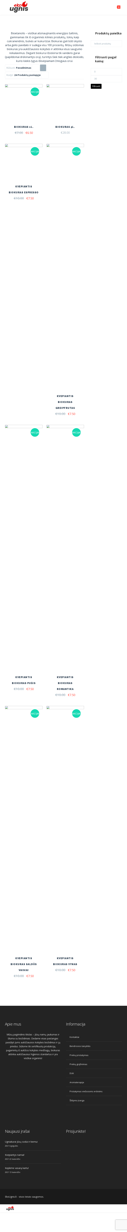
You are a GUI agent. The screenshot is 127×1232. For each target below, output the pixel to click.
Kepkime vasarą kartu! (17, 1168)
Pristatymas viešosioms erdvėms (86, 1091)
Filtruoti (96, 86)
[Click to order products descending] (43, 67)
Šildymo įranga (77, 1100)
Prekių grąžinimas (78, 1064)
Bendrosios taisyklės (80, 1046)
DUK (72, 1073)
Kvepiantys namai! (14, 1154)
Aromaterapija (77, 1082)
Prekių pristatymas (79, 1055)
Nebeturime (71, 935)
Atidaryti (30, 113)
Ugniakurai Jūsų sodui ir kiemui (21, 1141)
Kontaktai (74, 1037)
